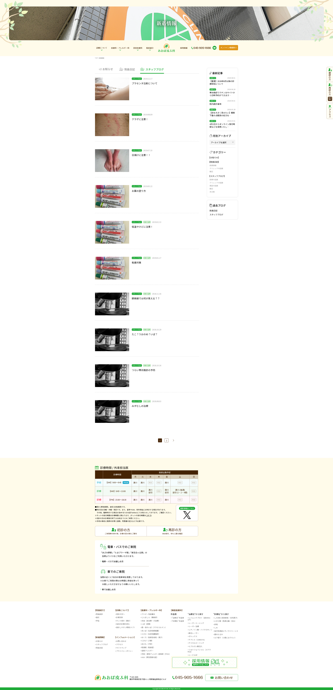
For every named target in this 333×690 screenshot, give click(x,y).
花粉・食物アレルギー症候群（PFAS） (156, 654)
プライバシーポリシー (124, 651)
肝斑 (216, 624)
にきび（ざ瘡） (147, 640)
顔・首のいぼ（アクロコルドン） (154, 627)
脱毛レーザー (194, 633)
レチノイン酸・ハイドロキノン (200, 629)
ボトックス (193, 636)
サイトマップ (121, 647)
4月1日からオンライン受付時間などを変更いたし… (222, 125)
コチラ (148, 515)
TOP (96, 58)
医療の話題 (214, 179)
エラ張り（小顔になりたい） (225, 637)
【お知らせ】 (214, 157)
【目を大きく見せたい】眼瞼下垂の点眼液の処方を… (222, 114)
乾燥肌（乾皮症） (148, 647)
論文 (97, 617)
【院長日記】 (214, 162)
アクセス (119, 644)
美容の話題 (214, 185)
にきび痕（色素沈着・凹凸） (225, 621)
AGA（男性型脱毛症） (150, 657)
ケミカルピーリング (196, 643)
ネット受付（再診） (123, 620)
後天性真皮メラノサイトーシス (226, 631)
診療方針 (119, 617)
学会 (97, 620)
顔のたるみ (218, 634)
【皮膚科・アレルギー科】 (151, 610)
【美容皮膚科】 (177, 610)
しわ (216, 627)
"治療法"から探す (195, 614)
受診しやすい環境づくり (125, 627)
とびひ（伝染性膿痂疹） (151, 634)
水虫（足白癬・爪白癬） (151, 620)
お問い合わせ (121, 641)
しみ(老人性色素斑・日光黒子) (225, 617)
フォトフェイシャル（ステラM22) (199, 650)
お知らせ (99, 641)
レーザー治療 (194, 626)
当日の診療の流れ (123, 624)
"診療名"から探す (221, 614)
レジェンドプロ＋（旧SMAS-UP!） (199, 618)
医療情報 (213, 165)
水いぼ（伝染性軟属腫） (151, 630)
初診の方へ (120, 614)
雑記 (211, 171)
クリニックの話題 (216, 168)
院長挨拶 (99, 614)
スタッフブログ (216, 214)
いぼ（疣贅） (147, 624)
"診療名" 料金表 (178, 621)
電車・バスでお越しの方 (112, 561)
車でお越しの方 (109, 589)
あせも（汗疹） (147, 644)
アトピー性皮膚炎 (148, 614)
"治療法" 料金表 (178, 617)
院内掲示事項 (215, 104)
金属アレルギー (147, 650)
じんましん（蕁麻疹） (150, 617)
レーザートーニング (196, 623)
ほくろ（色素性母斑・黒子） (153, 637)
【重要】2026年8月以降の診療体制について (222, 82)
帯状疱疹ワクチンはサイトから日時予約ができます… (222, 94)
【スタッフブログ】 (217, 176)
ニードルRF (193, 655)
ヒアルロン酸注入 (195, 646)
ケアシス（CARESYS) (197, 639)
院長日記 (213, 210)
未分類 (212, 192)
